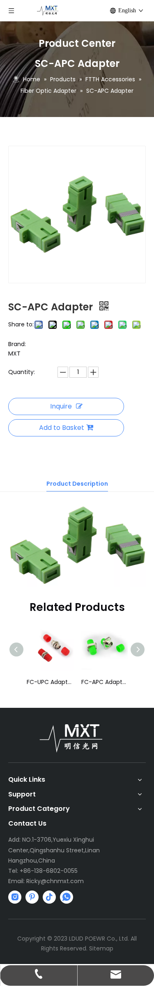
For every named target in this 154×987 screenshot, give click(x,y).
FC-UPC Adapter (50, 682)
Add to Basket (61, 427)
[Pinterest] (32, 897)
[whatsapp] (66, 897)
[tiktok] (49, 897)
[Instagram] (14, 897)
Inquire (61, 406)
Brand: (17, 344)
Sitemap (101, 948)
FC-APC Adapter (104, 682)
